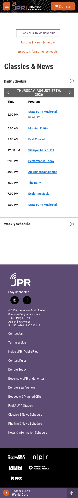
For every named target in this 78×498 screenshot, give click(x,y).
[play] (6, 493)
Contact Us (15, 333)
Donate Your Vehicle (21, 387)
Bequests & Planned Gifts (25, 396)
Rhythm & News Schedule (38, 42)
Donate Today (17, 369)
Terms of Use (17, 342)
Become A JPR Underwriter (26, 378)
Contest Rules (17, 360)
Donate (65, 6)
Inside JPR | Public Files (23, 351)
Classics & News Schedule (38, 33)
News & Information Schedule (38, 51)
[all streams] (72, 493)
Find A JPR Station (20, 405)
